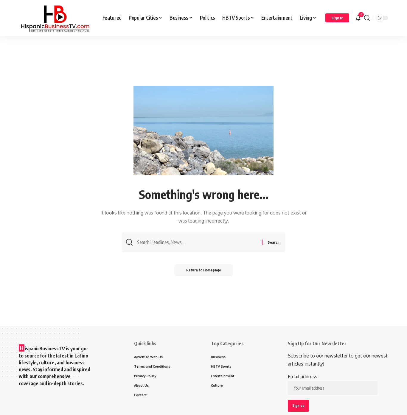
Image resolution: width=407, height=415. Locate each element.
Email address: (303, 377)
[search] (367, 18)
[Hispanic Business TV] (56, 18)
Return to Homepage (203, 270)
